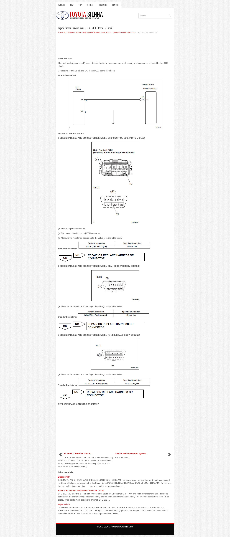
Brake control (87, 32)
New (72, 5)
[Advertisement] (115, 46)
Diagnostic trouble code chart (124, 32)
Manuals (61, 5)
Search (115, 5)
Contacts (103, 5)
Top (80, 5)
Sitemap (90, 5)
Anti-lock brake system (102, 32)
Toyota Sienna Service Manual (69, 32)
